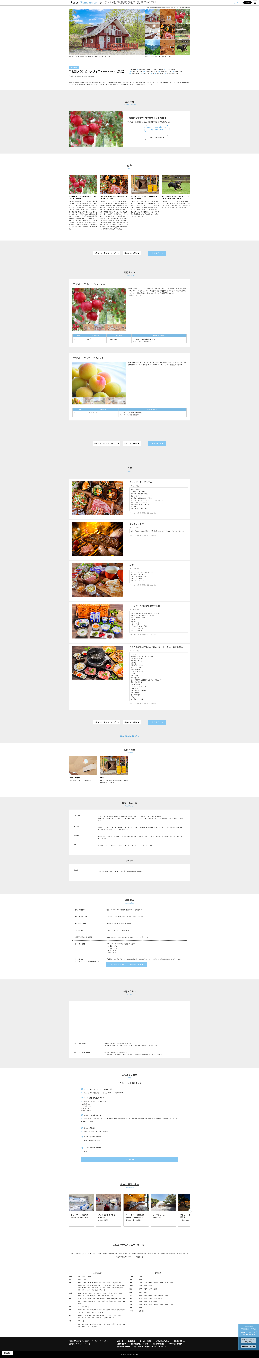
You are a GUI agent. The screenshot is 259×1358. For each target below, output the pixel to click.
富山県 (145, 1292)
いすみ (108, 1282)
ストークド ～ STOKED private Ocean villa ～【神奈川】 (136, 1210)
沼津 (94, 1298)
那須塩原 (80, 1287)
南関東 (80, 1282)
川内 (88, 1326)
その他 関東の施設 (129, 1184)
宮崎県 (166, 1304)
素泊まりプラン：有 (151, 71)
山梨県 (140, 1286)
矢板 (89, 1287)
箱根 (96, 1287)
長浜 (88, 1310)
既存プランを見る (130, 253)
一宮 (112, 1282)
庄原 (93, 1318)
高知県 (140, 1301)
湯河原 (117, 1287)
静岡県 (140, 1289)
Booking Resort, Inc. (82, 1344)
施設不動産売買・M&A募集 (139, 1344)
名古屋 (80, 1303)
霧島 (79, 1326)
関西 (70, 1310)
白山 (79, 1306)
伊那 (99, 1295)
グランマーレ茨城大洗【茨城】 (81, 1210)
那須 (118, 1285)
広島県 (155, 1298)
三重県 (145, 1289)
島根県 (150, 1298)
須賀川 (80, 1279)
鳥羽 (95, 1301)
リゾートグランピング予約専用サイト (125, 964)
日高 (83, 1290)
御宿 (116, 1282)
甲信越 (70, 1293)
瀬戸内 (80, 1310)
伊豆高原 (102, 1298)
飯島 (103, 1295)
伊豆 (98, 1298)
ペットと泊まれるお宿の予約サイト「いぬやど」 (149, 1347)
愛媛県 (145, 1301)
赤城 (94, 1254)
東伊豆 (108, 1298)
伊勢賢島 (90, 1301)
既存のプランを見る (156, 137)
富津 (100, 1282)
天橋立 (108, 1310)
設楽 (124, 1301)
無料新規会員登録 (123, 1347)
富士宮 (85, 1298)
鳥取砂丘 (102, 1315)
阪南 (93, 1312)
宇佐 (116, 1324)
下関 (106, 1318)
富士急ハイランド (101, 1293)
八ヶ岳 (113, 1293)
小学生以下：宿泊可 (145, 69)
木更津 (80, 1285)
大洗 (95, 1285)
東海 (70, 1298)
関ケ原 (119, 1301)
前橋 (99, 1254)
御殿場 (89, 1298)
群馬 (72, 1254)
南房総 (96, 1282)
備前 (90, 1315)
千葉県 (140, 1282)
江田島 (119, 1315)
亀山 (79, 1301)
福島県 (140, 1279)
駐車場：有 (160, 73)
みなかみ (78, 1254)
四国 (70, 1321)
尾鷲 (99, 1301)
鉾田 (91, 1285)
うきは (96, 1324)
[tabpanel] (99, 306)
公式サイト (156, 253)
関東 (70, 1282)
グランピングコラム (162, 1341)
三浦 (112, 1287)
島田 (116, 1298)
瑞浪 (115, 1301)
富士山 (80, 1293)
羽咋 (83, 1306)
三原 (89, 1318)
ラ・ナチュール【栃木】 (163, 1210)
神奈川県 (155, 1282)
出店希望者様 (121, 1344)
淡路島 (117, 1310)
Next (190, 1210)
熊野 (102, 1301)
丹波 (79, 1312)
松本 (95, 1295)
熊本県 (150, 1304)
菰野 (120, 1298)
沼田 (84, 1254)
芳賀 (85, 1287)
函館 (79, 1276)
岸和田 (88, 1312)
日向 (95, 1326)
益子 (93, 1287)
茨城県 (145, 1282)
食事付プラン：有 (136, 71)
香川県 (150, 1301)
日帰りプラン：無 (166, 71)
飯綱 (91, 1295)
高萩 (110, 1285)
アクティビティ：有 (172, 73)
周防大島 (111, 1318)
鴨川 (104, 1282)
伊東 (112, 1298)
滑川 (86, 1306)
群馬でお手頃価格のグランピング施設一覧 (116, 1254)
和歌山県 (160, 1295)
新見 (98, 1315)
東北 (70, 1279)
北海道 (70, 1276)
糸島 (79, 1324)
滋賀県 (140, 1295)
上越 (111, 1295)
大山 (107, 1315)
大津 (84, 1310)
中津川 (107, 1301)
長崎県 (161, 1304)
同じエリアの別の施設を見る (129, 736)
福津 (83, 1324)
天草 (124, 1324)
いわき (85, 1279)
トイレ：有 (145, 73)
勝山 (94, 1315)
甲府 (109, 1293)
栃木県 (150, 1282)
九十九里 (90, 1282)
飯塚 (91, 1324)
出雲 (111, 1315)
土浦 (106, 1285)
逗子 (104, 1287)
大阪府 (155, 1295)
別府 (104, 1324)
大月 (79, 1321)
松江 (115, 1315)
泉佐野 (97, 1312)
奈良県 (166, 1295)
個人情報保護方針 (158, 1344)
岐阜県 (150, 1289)
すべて (131, 1311)
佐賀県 (171, 1304)
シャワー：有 (135, 73)
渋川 (89, 1254)
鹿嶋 (88, 1285)
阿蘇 (120, 1324)
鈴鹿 (124, 1298)
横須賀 (108, 1287)
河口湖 (89, 1293)
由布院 (108, 1324)
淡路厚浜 (122, 1310)
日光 (114, 1285)
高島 (91, 1310)
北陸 (70, 1306)
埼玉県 (166, 1282)
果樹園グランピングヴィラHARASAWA (118, 923)
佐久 (84, 1295)
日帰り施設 (131, 1341)
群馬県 (133, 69)
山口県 (160, 1298)
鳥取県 (145, 1298)
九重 (112, 1324)
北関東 (85, 1282)
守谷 (103, 1285)
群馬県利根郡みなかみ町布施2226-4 (131, 910)
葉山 (100, 1287)
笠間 (99, 1285)
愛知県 (155, 1289)
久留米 (87, 1324)
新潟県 (150, 1286)
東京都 (161, 1282)
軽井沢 (80, 1295)
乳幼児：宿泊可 (158, 69)
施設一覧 (141, 1311)
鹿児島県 (155, 1304)
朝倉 (100, 1324)
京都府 (145, 1295)
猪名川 (83, 1312)
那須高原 (122, 1285)
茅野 (88, 1295)
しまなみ (85, 1315)
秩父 (79, 1290)
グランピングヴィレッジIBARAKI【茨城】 (108, 1210)
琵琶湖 (96, 1310)
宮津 (104, 1310)
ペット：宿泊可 (170, 69)
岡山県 (140, 1298)
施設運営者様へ (179, 1341)
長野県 (145, 1286)
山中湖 (85, 1293)
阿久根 (83, 1326)
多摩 (121, 1287)
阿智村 (107, 1295)
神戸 (112, 1310)
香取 (84, 1285)
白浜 (101, 1312)
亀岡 (100, 1310)
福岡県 (140, 1304)
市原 (120, 1282)
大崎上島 (80, 1318)
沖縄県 (140, 1308)
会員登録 (247, 2)
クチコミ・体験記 (145, 1341)
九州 (70, 1324)
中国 (70, 1315)
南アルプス (119, 1293)
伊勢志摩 (84, 1301)
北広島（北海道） (86, 1276)
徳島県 (155, 1301)
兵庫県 (150, 1295)
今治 (83, 1321)
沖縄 (131, 1308)
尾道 (85, 1318)
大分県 (145, 1304)
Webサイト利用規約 (175, 1344)
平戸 (91, 1326)
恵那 (111, 1301)
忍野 (94, 1293)
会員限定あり (74, 67)
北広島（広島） (99, 1318)
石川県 (140, 1292)
